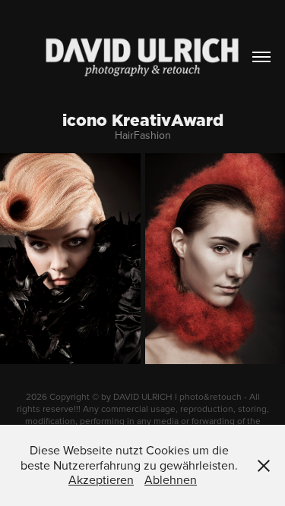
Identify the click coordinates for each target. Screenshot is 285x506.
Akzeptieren (101, 479)
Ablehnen (170, 479)
